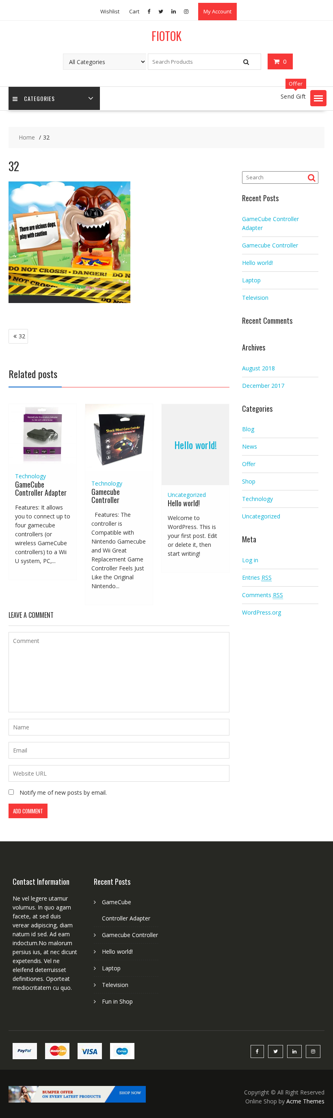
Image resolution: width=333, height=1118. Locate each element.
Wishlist (109, 11)
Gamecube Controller (105, 495)
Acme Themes (305, 1101)
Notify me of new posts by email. (63, 792)
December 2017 (263, 385)
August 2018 (258, 368)
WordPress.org (261, 612)
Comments (262, 595)
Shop (248, 481)
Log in (250, 560)
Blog (248, 429)
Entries (257, 577)
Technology (30, 476)
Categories (39, 98)
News (249, 446)
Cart (134, 11)
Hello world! (195, 444)
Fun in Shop (117, 1001)
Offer (248, 464)
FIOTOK (166, 36)
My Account (217, 11)
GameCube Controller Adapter (41, 488)
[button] (318, 98)
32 (22, 336)
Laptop (251, 280)
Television (255, 297)
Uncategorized (187, 495)
